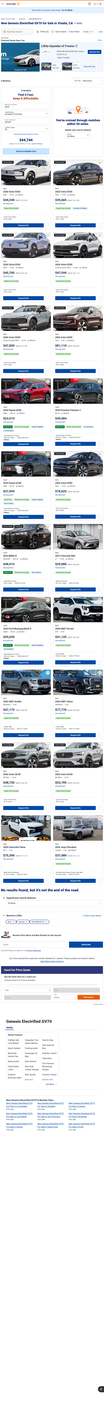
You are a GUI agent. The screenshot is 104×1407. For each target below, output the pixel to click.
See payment (8, 204)
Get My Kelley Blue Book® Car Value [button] (26, 134)
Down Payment (10, 120)
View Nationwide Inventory (52, 961)
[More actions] (47, 225)
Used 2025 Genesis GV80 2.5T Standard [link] (76, 65)
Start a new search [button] (93, 915)
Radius (69, 134)
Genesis (22, 19)
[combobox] (17, 32)
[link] (8, 430)
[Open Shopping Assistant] (101, 1389)
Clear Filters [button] (74, 31)
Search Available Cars (26, 151)
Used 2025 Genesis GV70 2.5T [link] (55, 65)
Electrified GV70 (35, 19)
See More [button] (50, 1084)
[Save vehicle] (48, 163)
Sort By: (77, 81)
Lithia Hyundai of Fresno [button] (57, 46)
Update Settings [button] (37, 144)
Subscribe (86, 944)
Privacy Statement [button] (34, 950)
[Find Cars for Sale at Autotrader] (13, 4)
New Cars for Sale (8, 19)
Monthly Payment (11, 104)
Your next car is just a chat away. (52, 10)
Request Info (94, 52)
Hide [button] (99, 40)
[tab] (9, 1027)
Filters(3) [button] (44, 31)
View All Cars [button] (89, 66)
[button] (89, 4)
